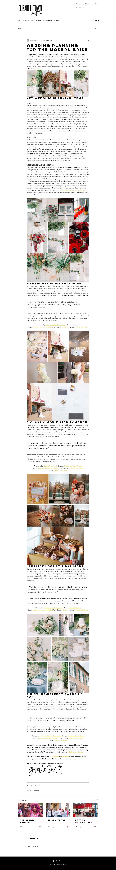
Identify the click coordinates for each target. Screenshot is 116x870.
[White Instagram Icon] (56, 861)
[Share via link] (40, 785)
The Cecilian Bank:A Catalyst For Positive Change (28, 821)
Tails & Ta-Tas (57, 820)
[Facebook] (93, 20)
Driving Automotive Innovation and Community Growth (85, 821)
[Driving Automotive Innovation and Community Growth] (85, 810)
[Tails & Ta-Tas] (58, 810)
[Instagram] (96, 20)
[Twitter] (61, 859)
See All (96, 800)
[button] (96, 29)
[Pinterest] (99, 20)
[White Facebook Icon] (53, 861)
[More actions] (88, 40)
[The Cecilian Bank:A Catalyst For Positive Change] (30, 810)
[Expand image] (34, 210)
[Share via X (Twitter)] (31, 785)
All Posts (20, 29)
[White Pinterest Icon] (59, 861)
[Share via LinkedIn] (36, 785)
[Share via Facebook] (27, 785)
